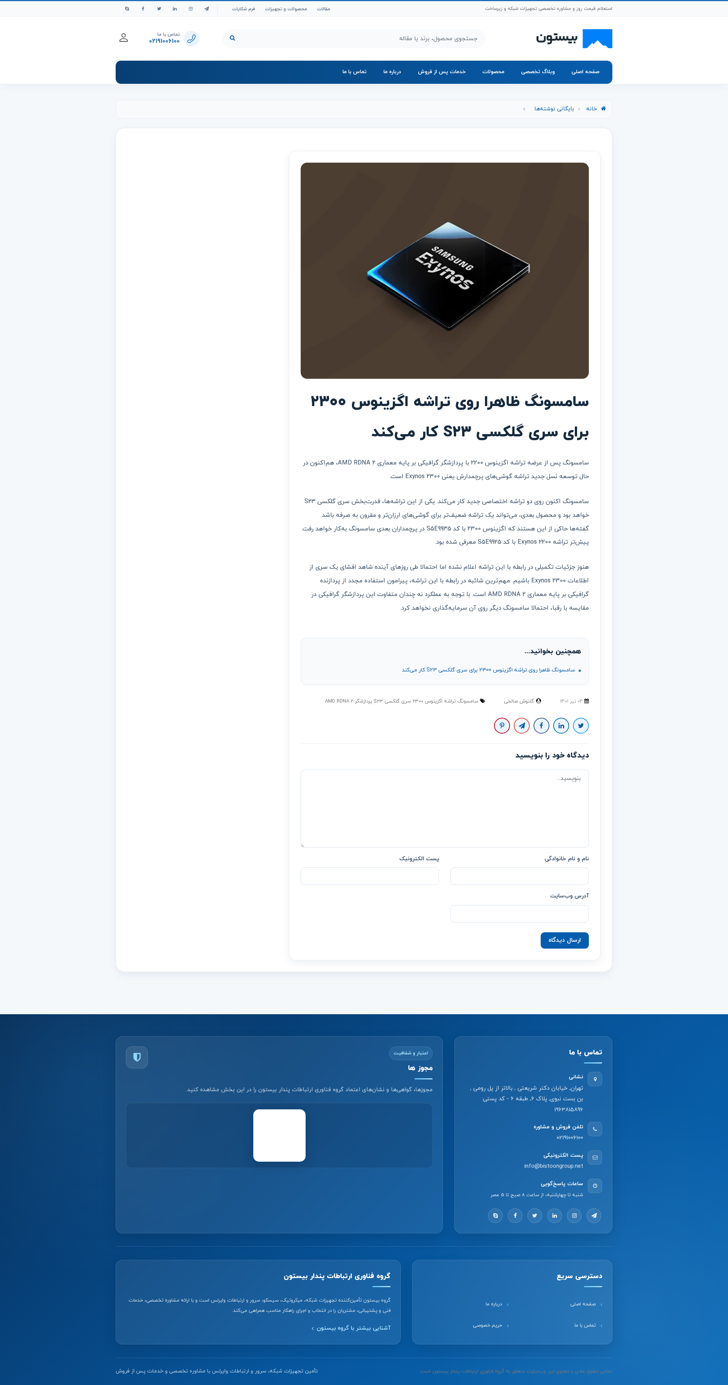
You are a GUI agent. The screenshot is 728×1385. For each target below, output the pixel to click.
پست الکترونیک (419, 859)
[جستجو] (232, 38)
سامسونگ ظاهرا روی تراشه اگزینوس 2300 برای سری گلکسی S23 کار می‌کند (489, 670)
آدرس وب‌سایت (569, 896)
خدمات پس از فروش (442, 71)
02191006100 (570, 1138)
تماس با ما (354, 71)
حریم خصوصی (487, 1325)
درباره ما (392, 71)
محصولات (493, 71)
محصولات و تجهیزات (286, 9)
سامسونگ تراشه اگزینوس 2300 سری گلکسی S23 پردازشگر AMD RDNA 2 (401, 701)
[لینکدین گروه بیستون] (174, 8)
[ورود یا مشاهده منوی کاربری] (124, 37)
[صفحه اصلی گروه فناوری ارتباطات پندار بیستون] (574, 38)
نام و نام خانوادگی (566, 859)
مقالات (323, 9)
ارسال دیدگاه (565, 940)
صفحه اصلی (585, 71)
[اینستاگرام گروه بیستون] (190, 8)
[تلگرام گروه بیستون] (206, 8)
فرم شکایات (243, 9)
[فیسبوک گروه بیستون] (143, 8)
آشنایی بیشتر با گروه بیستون (354, 1328)
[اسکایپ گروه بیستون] (127, 8)
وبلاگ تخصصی (538, 71)
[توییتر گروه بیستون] (159, 8)
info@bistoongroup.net (553, 1166)
